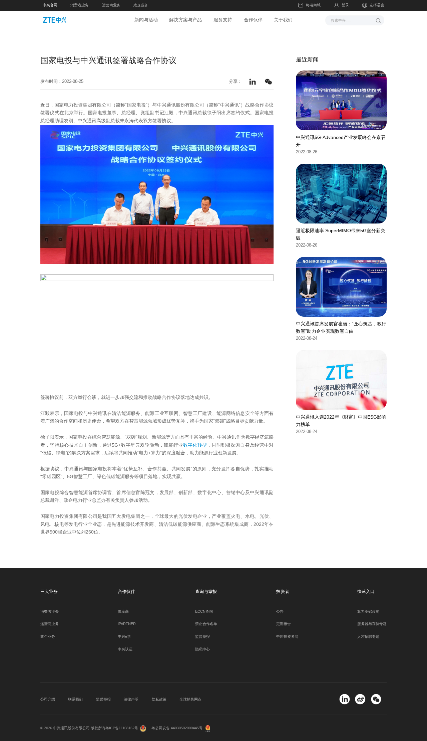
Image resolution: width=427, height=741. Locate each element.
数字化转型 (195, 445)
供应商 (123, 611)
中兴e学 (124, 636)
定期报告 (283, 624)
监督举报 (202, 636)
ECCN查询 (204, 611)
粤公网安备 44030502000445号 (176, 728)
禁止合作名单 (206, 624)
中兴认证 (125, 649)
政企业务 (140, 5)
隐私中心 (202, 649)
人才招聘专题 (368, 636)
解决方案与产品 (185, 19)
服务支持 (223, 19)
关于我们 (283, 19)
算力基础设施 (368, 611)
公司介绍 (47, 699)
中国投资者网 (287, 636)
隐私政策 (159, 699)
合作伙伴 (253, 19)
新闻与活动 (146, 19)
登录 (345, 5)
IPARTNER (127, 624)
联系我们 (75, 699)
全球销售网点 (190, 699)
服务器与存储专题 (372, 624)
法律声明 (131, 699)
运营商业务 (111, 5)
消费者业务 (79, 5)
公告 (280, 611)
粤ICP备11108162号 (121, 728)
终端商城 (313, 5)
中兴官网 (50, 5)
